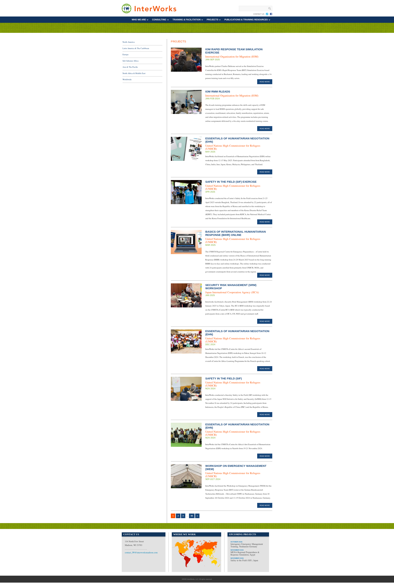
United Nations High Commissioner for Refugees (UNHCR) (232, 147)
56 (192, 516)
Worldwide (127, 79)
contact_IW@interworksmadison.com (141, 552)
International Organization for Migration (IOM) (231, 56)
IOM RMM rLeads (217, 91)
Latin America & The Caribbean (136, 48)
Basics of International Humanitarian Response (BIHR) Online (235, 233)
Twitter (267, 14)
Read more (265, 82)
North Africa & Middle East (134, 73)
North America (129, 42)
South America (182, 558)
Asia (211, 555)
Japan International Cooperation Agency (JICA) (232, 292)
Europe (126, 54)
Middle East (199, 557)
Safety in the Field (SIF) (223, 378)
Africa (195, 567)
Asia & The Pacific (130, 67)
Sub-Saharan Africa (131, 60)
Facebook (271, 14)
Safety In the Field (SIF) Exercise (231, 181)
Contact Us (258, 14)
